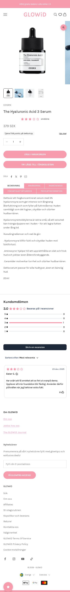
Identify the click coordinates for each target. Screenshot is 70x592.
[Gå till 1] (8, 93)
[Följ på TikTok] (31, 559)
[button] (35, 381)
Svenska (43, 575)
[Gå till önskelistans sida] (60, 14)
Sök (5, 493)
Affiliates (8, 504)
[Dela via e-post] (25, 176)
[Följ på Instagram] (14, 559)
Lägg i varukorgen (35, 154)
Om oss (7, 498)
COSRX (7, 105)
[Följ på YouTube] (22, 559)
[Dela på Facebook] (11, 176)
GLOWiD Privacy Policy (15, 544)
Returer (7, 521)
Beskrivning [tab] (13, 185)
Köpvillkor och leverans (16, 515)
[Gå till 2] (19, 93)
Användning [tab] (34, 185)
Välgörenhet (10, 532)
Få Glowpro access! (19, 475)
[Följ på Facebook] (5, 559)
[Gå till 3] (30, 93)
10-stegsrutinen (12, 510)
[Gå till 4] (41, 93)
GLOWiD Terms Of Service (17, 538)
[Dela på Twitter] (16, 176)
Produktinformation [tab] (51, 191)
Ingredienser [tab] (56, 185)
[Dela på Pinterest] (21, 176)
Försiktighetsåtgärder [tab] (20, 191)
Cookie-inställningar (14, 549)
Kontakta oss (11, 527)
